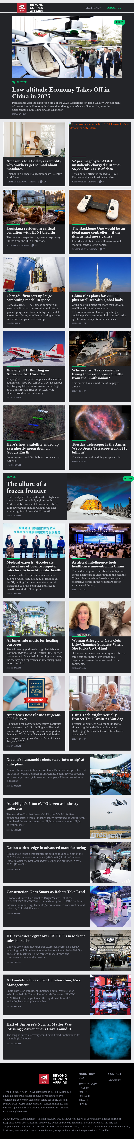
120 (44, 182)
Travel (84, 1100)
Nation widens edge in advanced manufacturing (46, 848)
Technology (88, 1084)
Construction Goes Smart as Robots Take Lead (46, 892)
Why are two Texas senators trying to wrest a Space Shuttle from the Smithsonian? (97, 374)
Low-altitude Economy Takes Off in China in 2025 (61, 93)
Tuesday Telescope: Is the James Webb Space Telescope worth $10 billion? (99, 448)
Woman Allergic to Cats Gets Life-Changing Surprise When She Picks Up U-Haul (97, 644)
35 (104, 249)
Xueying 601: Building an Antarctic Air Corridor (28, 372)
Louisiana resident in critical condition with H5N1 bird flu (31, 230)
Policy (83, 1092)
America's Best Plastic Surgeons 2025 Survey (33, 717)
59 (103, 182)
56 (35, 245)
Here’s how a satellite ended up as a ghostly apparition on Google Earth (33, 448)
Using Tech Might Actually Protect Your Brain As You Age (98, 717)
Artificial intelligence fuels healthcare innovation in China (98, 564)
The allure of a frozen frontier (27, 487)
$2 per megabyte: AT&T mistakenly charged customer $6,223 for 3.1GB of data (96, 165)
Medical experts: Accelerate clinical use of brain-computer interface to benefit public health (34, 566)
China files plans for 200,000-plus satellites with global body (97, 298)
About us (114, 7)
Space (83, 1104)
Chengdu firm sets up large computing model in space (29, 298)
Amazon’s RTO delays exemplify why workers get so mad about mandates (34, 165)
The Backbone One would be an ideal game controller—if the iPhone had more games (98, 232)
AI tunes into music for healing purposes (32, 642)
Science (84, 1096)
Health (84, 1088)
